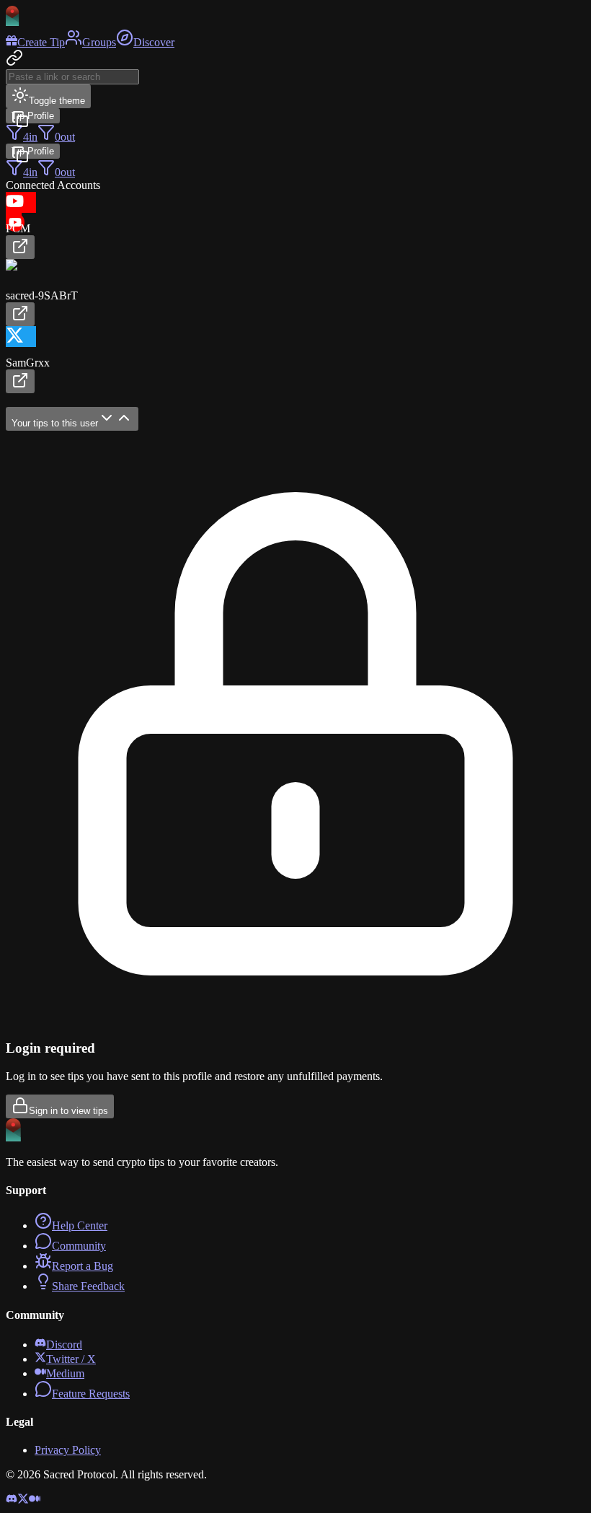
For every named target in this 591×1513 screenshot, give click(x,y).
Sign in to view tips (68, 1110)
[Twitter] (23, 1500)
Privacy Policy (68, 1450)
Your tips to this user (55, 423)
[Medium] (34, 1500)
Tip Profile (33, 115)
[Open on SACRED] (20, 314)
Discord (64, 1344)
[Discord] (11, 1500)
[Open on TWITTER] (20, 381)
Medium (65, 1373)
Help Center (79, 1225)
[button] (295, 225)
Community (79, 1246)
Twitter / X (71, 1359)
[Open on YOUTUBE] (20, 247)
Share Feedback (88, 1286)
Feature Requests (91, 1393)
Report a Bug (82, 1266)
